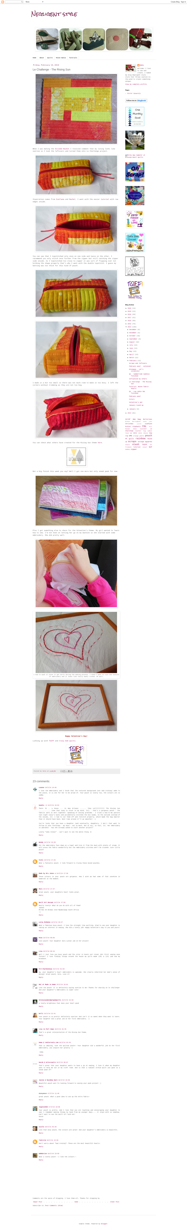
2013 (130, 413)
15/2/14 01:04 (58, 969)
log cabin (147, 431)
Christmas (129, 424)
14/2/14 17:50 (59, 902)
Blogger (104, 1224)
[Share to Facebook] (69, 771)
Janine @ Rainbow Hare (48, 1080)
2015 (130, 324)
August (132, 342)
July (131, 345)
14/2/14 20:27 (57, 922)
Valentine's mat (135, 402)
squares (148, 442)
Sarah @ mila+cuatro (47, 1062)
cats (150, 421)
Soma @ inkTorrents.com (48, 1042)
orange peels (138, 436)
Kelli (41, 1014)
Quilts (50, 58)
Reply (41, 798)
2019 (130, 311)
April (132, 355)
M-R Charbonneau (45, 969)
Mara (40, 889)
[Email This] (61, 771)
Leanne (41, 787)
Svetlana (60, 199)
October (132, 336)
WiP (150, 447)
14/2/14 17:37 (49, 889)
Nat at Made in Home (47, 984)
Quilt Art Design (46, 902)
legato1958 (43, 1107)
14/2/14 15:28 (50, 842)
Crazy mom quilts (67, 741)
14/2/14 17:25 (50, 860)
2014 (130, 327)
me (131, 433)
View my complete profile (136, 84)
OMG (130, 436)
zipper (134, 449)
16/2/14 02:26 (65, 1042)
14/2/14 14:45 (50, 787)
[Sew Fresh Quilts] (134, 252)
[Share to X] (66, 771)
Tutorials (73, 58)
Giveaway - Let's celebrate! (136, 370)
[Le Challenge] (76, 467)
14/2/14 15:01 (53, 805)
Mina (40, 938)
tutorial (105, 199)
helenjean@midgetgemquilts (50, 1000)
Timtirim (42, 1140)
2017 (130, 318)
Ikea (135, 429)
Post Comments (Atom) (54, 1206)
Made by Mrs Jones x (47, 873)
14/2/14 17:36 (62, 873)
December (133, 330)
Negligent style (54, 14)
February (133, 361)
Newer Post (37, 1202)
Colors (131, 399)
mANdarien (43, 1154)
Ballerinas (147, 419)
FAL (144, 426)
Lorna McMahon (44, 922)
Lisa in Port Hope (46, 1029)
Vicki (41, 860)
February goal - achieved (139, 366)
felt (150, 426)
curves (139, 424)
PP (126, 439)
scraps (132, 441)
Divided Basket (62, 149)
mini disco (143, 433)
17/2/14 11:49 (53, 1093)
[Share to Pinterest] (71, 771)
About (42, 58)
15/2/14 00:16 (49, 951)
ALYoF (127, 419)
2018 (130, 314)
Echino (128, 426)
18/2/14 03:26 (50, 1127)
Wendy (41, 842)
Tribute (128, 447)
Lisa (40, 951)
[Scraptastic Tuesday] (134, 205)
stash (135, 444)
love (127, 433)
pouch (148, 435)
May (131, 351)
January (132, 409)
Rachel (72, 199)
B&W (134, 419)
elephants (137, 426)
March (132, 358)
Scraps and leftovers (138, 363)
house (127, 429)
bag (139, 419)
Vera (141, 65)
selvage (141, 442)
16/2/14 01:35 (60, 1029)
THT (151, 444)
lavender (143, 429)
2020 (130, 308)
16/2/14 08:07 (62, 1062)
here (100, 443)
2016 (130, 321)
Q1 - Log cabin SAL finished (137, 392)
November (133, 333)
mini (135, 433)
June (131, 348)
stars (127, 444)
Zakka (127, 449)
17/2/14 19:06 (54, 1107)
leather (138, 431)
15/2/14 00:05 (49, 938)
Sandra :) (43, 805)
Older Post (114, 1202)
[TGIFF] (76, 765)
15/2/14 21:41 (50, 1014)
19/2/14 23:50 (53, 1154)
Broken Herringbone (133, 421)
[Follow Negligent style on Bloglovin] (136, 102)
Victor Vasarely (134, 93)
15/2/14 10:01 (62, 984)
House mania (61, 58)
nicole (41, 1127)
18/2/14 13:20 (52, 1140)
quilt (131, 439)
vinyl (145, 447)
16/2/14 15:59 (64, 1080)
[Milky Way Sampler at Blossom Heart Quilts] (138, 157)
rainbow (140, 438)
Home (34, 58)
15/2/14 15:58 (67, 1000)
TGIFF (51, 741)
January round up (136, 405)
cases (145, 421)
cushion (148, 424)
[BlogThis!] (64, 771)
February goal (135, 396)
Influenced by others (138, 379)
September (133, 339)
